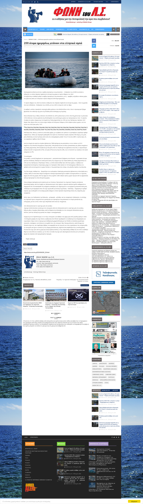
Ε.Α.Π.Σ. (27, 470)
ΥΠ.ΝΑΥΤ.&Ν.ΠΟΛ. (98, 1)
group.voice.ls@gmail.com (46, 266)
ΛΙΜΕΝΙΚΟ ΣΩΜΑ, (37, 47)
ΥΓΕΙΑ (106, 382)
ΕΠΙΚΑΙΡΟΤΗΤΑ (97, 369)
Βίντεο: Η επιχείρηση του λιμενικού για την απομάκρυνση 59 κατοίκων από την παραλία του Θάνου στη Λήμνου (109, 154)
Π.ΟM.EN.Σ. (28, 472)
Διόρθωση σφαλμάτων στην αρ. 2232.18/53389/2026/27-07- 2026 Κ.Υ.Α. (102, 255)
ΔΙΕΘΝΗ (95, 366)
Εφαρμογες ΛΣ (84, 29)
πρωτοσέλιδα (101, 355)
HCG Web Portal (72, 29)
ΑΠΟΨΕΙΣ (111, 363)
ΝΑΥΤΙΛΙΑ (111, 377)
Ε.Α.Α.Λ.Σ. (27, 475)
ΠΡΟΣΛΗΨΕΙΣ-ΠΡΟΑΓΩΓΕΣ (107, 380)
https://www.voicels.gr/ (44, 261)
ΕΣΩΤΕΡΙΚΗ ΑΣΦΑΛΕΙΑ (85, 34)
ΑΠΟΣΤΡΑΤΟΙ (103, 363)
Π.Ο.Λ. (26, 458)
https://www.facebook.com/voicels (50, 263)
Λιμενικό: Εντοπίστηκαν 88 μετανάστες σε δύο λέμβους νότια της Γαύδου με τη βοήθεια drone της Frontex (109, 162)
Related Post (28, 285)
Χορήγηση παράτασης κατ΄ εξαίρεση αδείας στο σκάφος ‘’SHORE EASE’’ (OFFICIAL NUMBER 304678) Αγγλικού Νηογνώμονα (106, 252)
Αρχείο (115, 390)
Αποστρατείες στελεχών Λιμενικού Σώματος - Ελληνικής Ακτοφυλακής (106, 450)
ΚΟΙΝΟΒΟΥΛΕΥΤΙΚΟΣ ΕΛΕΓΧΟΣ (101, 371)
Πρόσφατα (96, 390)
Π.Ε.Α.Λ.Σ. (27, 460)
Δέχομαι (134, 501)
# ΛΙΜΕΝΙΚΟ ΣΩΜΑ (32, 244)
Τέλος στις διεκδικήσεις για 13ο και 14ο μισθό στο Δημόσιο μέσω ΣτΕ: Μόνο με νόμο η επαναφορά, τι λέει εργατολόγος (109, 145)
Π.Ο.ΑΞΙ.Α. (27, 465)
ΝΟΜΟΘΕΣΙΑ (60, 29)
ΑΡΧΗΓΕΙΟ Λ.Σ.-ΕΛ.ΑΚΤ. (84, 1)
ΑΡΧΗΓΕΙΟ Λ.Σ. (33, 29)
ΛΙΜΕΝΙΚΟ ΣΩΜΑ (32, 39)
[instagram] (118, 437)
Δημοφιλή (106, 390)
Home (25, 39)
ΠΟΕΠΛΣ (27, 455)
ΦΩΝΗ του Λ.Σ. (97, 385)
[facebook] (32, 2)
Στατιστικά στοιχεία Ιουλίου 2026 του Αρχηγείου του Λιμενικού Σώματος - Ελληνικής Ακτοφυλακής (32, 304)
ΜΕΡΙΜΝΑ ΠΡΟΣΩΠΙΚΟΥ (99, 377)
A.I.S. (107, 1)
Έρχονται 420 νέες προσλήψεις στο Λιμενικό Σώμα (77, 303)
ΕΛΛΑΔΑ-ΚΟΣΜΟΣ (111, 366)
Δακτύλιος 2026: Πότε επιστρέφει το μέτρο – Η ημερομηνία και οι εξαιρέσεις (109, 34)
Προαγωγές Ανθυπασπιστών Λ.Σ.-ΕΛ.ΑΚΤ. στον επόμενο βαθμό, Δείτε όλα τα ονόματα (106, 478)
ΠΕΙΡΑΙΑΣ (95, 380)
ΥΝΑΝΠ (42, 29)
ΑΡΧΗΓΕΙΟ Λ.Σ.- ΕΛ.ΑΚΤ (31, 448)
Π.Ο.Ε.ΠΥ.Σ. (28, 467)
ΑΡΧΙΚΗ (73, 1)
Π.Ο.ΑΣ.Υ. (27, 463)
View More (85, 285)
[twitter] (35, 2)
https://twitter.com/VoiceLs (46, 265)
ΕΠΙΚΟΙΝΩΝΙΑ (115, 1)
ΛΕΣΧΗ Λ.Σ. (28, 477)
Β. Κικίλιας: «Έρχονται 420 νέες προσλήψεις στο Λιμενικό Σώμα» (105, 200)
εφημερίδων (108, 355)
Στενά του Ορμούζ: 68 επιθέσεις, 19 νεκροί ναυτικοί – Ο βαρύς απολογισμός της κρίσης (53, 34)
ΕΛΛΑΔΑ (101, 366)
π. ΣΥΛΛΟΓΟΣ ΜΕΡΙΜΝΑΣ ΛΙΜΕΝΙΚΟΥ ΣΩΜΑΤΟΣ (38, 480)
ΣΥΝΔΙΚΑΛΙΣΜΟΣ (98, 382)
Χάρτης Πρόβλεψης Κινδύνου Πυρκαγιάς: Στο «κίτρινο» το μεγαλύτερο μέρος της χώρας (108, 71)
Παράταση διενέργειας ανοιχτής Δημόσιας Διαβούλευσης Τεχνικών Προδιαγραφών (103, 258)
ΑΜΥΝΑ (95, 363)
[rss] (37, 2)
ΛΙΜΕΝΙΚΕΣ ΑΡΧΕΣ (98, 374)
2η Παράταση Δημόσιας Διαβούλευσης (102, 260)
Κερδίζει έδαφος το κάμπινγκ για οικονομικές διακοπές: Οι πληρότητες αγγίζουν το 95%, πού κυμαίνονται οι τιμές (109, 171)
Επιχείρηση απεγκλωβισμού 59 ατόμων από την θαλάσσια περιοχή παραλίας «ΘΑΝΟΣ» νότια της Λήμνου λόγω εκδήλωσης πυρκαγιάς (105, 183)
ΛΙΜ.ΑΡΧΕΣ (50, 29)
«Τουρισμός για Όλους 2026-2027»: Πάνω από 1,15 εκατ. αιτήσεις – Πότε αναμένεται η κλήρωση (109, 110)
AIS (92, 29)
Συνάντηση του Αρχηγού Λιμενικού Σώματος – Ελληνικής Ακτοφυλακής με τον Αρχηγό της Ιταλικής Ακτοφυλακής (55, 305)
